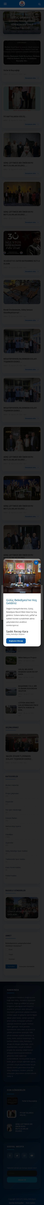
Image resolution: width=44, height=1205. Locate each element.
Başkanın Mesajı (16, 641)
